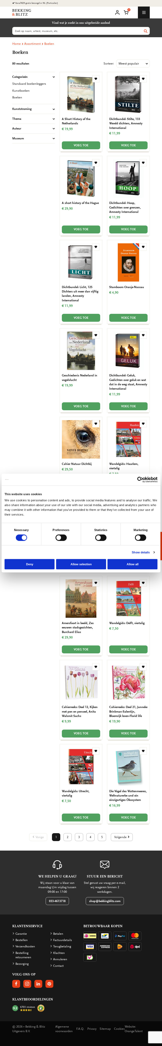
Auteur (16, 128)
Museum (18, 138)
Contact (58, 966)
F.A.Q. (80, 1029)
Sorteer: (109, 63)
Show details (141, 552)
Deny (29, 564)
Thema (16, 119)
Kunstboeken (21, 90)
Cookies (119, 1029)
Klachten (59, 953)
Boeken (49, 44)
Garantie (21, 934)
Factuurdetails (62, 940)
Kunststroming (22, 109)
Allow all (132, 564)
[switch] (61, 537)
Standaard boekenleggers (29, 84)
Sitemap (105, 1029)
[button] (126, 12)
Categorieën (20, 77)
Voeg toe (81, 145)
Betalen (58, 934)
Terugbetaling (62, 946)
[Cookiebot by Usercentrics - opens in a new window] (140, 480)
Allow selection (81, 564)
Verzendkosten (25, 946)
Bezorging (22, 964)
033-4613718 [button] (57, 901)
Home (16, 44)
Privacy (91, 1029)
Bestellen (21, 940)
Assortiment (32, 44)
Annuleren (60, 959)
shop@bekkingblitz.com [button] (105, 901)
